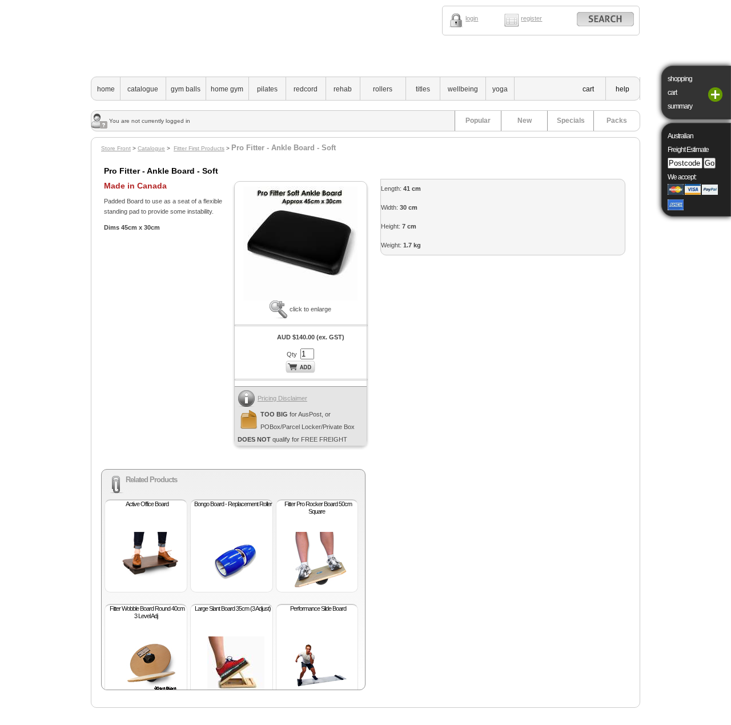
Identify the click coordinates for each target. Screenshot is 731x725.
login (471, 18)
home (106, 89)
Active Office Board (147, 503)
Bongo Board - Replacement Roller (233, 503)
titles (423, 89)
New (524, 121)
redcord (306, 89)
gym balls (185, 89)
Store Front (116, 148)
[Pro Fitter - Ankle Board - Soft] (300, 298)
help (622, 89)
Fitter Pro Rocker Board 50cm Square (318, 507)
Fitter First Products (199, 148)
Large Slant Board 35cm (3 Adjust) (233, 608)
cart (588, 89)
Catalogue (151, 148)
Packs (617, 121)
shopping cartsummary (680, 92)
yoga (500, 89)
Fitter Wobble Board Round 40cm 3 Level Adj (147, 612)
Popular (478, 121)
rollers (382, 89)
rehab (343, 89)
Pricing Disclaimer (282, 398)
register (531, 18)
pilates (267, 89)
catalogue (142, 89)
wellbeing (463, 89)
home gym (227, 89)
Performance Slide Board (318, 608)
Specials (571, 121)
